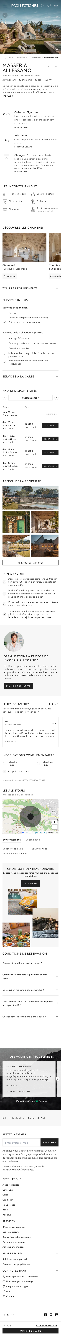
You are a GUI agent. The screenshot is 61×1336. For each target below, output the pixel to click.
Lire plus (9, 741)
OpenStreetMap (40, 832)
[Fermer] (6, 6)
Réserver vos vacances (14, 1226)
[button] (30, 816)
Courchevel (8, 1189)
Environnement (12, 839)
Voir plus (7, 1214)
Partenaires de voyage (14, 1241)
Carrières (10, 1296)
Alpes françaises (11, 1184)
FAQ (8, 1291)
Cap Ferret (8, 1199)
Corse (5, 1194)
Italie (11, 57)
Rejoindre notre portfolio (15, 1259)
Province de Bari (51, 57)
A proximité (33, 839)
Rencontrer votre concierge (17, 1236)
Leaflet (27, 832)
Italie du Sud (22, 57)
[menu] (49, 6)
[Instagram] (51, 1315)
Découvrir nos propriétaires (16, 1264)
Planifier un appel (18, 686)
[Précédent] (5, 15)
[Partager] (55, 67)
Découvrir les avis (23, 147)
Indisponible (52, 414)
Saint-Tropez (9, 1204)
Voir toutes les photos (30, 562)
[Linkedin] (56, 1315)
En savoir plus (21, 127)
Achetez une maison (13, 1246)
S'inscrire (49, 1142)
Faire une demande (30, 1331)
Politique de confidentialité (18, 1169)
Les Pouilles (36, 57)
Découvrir (31, 883)
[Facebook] (45, 1315)
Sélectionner (50, 425)
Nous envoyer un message (19, 1281)
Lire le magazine (11, 1231)
